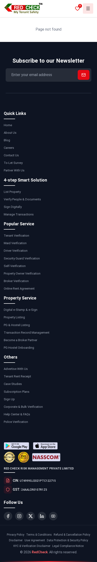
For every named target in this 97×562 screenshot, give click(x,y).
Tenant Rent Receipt (17, 376)
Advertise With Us (16, 369)
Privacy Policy (15, 534)
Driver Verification (16, 250)
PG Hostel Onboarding (19, 347)
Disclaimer (16, 540)
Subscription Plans (16, 391)
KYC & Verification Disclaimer (31, 546)
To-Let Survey (13, 163)
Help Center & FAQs (17, 414)
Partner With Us (14, 170)
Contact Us (11, 155)
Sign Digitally (13, 207)
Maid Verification (15, 243)
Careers (9, 148)
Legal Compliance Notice (68, 546)
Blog (7, 140)
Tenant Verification (16, 235)
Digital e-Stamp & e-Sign (20, 309)
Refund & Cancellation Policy (72, 534)
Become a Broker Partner (20, 340)
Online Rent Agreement (19, 288)
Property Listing (14, 317)
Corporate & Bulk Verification (23, 406)
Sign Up (9, 399)
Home (8, 125)
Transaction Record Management (26, 332)
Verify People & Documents (22, 199)
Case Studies (13, 384)
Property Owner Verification (22, 273)
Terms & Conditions (39, 534)
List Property (12, 192)
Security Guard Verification (22, 258)
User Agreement (34, 540)
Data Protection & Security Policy (67, 540)
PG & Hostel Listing (17, 325)
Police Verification (16, 422)
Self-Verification (15, 266)
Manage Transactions (19, 214)
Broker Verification (16, 281)
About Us (10, 132)
